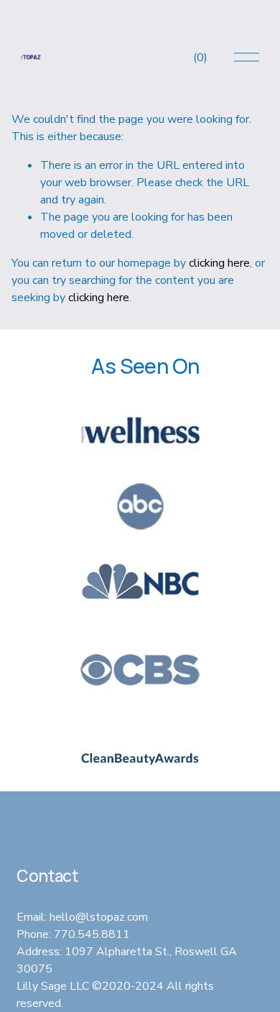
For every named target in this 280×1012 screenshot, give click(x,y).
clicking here (219, 263)
